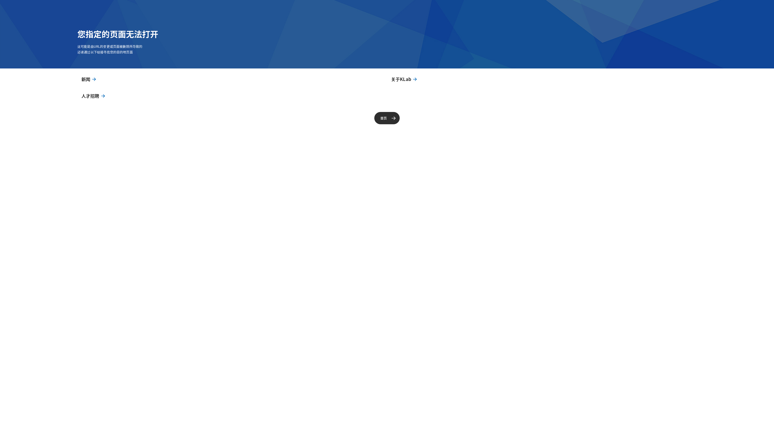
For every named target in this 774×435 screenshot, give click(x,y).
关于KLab (401, 79)
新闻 (85, 79)
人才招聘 (90, 95)
